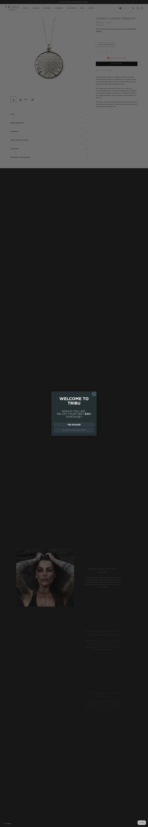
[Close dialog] (94, 394)
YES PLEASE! (74, 424)
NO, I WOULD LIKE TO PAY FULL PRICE (74, 430)
